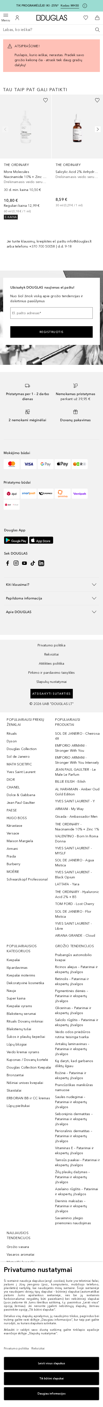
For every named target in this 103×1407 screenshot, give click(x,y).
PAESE (12, 810)
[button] (51, 584)
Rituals (12, 734)
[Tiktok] (32, 563)
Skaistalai (14, 1090)
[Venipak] (80, 494)
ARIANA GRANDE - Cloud (75, 936)
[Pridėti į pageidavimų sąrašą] (45, 100)
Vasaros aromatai (20, 1255)
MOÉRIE (13, 872)
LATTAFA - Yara (67, 884)
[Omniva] (63, 494)
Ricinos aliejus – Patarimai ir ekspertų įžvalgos (76, 969)
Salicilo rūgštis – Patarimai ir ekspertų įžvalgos (76, 1022)
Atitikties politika (51, 664)
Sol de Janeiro (18, 757)
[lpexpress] (46, 494)
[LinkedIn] (41, 563)
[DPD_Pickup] (12, 505)
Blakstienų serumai (21, 1014)
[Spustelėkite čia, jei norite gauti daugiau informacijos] (85, 6)
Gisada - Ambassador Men (76, 817)
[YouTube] (24, 563)
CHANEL (13, 787)
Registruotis (52, 332)
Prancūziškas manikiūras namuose (74, 1087)
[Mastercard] (12, 464)
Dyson (12, 741)
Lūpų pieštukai (18, 1106)
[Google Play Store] (16, 540)
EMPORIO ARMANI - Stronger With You (70, 748)
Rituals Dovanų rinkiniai (25, 1021)
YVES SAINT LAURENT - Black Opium (73, 874)
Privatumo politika (51, 645)
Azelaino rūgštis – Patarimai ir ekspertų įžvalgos (76, 1191)
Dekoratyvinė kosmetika (25, 983)
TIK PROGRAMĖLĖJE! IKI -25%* (37, 5)
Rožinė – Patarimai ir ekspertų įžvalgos (70, 1075)
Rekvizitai (51, 654)
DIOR (11, 780)
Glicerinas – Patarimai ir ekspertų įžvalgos (73, 1010)
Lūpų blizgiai (17, 1044)
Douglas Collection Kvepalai (29, 1067)
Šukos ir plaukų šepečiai (26, 1037)
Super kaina (16, 998)
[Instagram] (16, 563)
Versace (13, 833)
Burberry (14, 864)
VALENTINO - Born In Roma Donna (76, 838)
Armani (12, 849)
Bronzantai (15, 1075)
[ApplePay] (63, 464)
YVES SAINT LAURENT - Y (75, 801)
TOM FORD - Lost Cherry (74, 904)
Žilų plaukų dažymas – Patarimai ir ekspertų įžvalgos (72, 1177)
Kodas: (70, 5)
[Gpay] (46, 464)
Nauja (11, 991)
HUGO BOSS (17, 818)
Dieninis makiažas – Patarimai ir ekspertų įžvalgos (71, 1206)
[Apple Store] (41, 540)
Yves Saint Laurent (21, 772)
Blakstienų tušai (19, 1029)
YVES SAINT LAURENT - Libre (73, 926)
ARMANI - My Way (69, 809)
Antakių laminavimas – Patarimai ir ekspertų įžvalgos (72, 1049)
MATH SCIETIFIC (19, 764)
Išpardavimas (17, 968)
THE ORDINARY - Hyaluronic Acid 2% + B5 (77, 894)
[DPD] (12, 494)
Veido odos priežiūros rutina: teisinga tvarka (72, 1034)
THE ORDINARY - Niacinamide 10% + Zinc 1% (77, 826)
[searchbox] (51, 29)
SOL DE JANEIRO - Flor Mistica (73, 914)
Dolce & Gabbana (21, 795)
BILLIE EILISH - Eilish (70, 782)
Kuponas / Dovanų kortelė (27, 1060)
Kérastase (14, 826)
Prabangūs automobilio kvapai (73, 957)
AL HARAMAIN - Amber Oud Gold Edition (77, 791)
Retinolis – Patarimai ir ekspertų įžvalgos (72, 981)
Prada (11, 856)
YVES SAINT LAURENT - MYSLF (73, 850)
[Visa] (29, 464)
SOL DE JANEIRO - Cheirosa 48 (77, 736)
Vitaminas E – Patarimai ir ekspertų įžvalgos (74, 1150)
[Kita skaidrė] (97, 129)
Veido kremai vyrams (23, 1052)
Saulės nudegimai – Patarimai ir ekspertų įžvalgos (71, 1102)
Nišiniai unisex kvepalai (25, 1083)
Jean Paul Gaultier (21, 803)
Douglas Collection (22, 749)
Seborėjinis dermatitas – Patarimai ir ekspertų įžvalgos (74, 1119)
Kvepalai (13, 960)
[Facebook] (7, 563)
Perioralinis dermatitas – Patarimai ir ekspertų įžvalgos (73, 1136)
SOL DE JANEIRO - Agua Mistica (74, 862)
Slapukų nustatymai (51, 682)
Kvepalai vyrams (19, 1006)
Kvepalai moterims (21, 975)
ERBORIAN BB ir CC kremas (28, 1098)
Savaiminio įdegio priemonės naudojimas (73, 1220)
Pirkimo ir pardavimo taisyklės (51, 673)
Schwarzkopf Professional (27, 879)
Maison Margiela (20, 841)
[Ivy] (80, 464)
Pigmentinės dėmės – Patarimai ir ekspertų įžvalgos (71, 996)
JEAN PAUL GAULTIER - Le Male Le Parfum (75, 772)
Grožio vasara (18, 1247)
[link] (25, 157)
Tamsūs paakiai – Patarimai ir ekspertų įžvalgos (77, 1162)
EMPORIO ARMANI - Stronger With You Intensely (77, 760)
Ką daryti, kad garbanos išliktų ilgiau (74, 1063)
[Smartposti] (29, 494)
